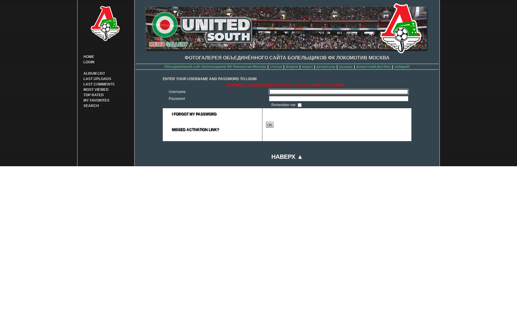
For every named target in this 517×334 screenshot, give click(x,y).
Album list (94, 73)
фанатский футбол (373, 67)
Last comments (99, 84)
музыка (345, 67)
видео (307, 67)
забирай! (402, 67)
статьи (276, 67)
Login (89, 62)
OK (269, 125)
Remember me (283, 105)
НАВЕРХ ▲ (287, 156)
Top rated (93, 95)
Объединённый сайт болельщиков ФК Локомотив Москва (215, 67)
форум (292, 67)
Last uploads (97, 79)
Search (91, 106)
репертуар (326, 67)
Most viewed (96, 90)
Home (88, 57)
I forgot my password (194, 114)
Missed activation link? (195, 129)
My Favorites (96, 100)
